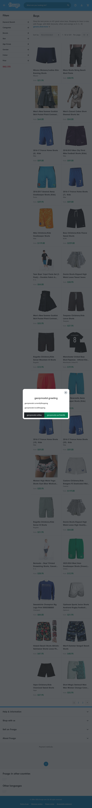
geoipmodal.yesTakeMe (56, 415)
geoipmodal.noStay (34, 415)
